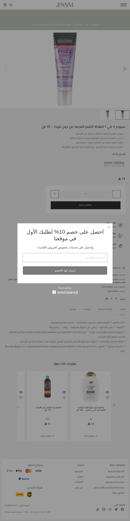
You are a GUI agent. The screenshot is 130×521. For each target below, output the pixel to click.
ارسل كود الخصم (65, 270)
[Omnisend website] (65, 290)
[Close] (109, 227)
